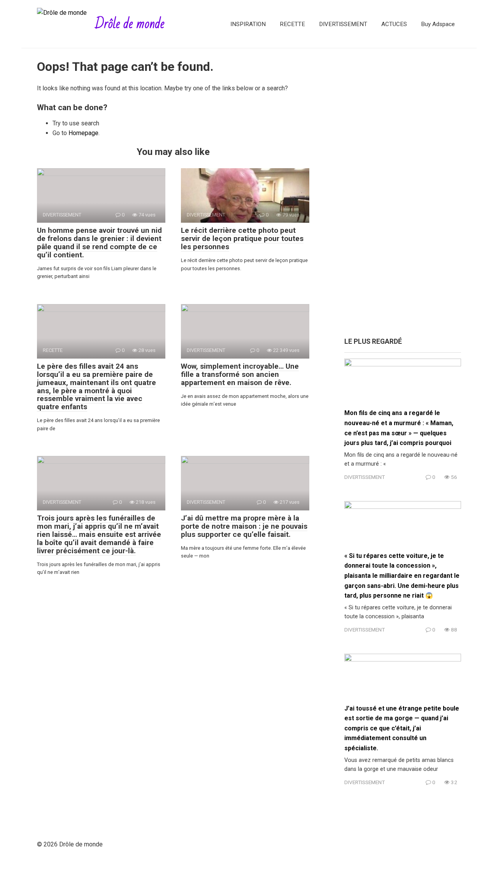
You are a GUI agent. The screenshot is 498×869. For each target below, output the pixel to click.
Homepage (83, 133)
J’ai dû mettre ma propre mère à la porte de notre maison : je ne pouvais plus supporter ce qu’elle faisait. (244, 526)
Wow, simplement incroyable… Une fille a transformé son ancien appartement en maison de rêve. (240, 374)
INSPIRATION (248, 24)
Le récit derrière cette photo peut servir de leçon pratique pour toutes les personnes (242, 238)
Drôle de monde (130, 24)
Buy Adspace (438, 24)
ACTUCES (394, 24)
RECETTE (292, 24)
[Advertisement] (402, 196)
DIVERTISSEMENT (343, 24)
